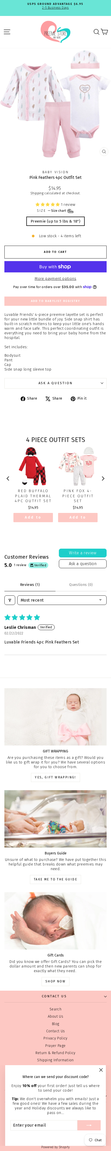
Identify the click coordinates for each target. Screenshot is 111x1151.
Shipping (36, 193)
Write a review (83, 552)
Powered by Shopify (55, 1147)
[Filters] (9, 600)
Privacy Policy (55, 1038)
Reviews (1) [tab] (30, 585)
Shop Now (55, 981)
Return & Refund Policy (55, 1053)
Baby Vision (55, 172)
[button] (48, 204)
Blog (55, 1024)
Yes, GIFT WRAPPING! (55, 777)
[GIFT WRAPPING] (55, 716)
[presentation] (8, 478)
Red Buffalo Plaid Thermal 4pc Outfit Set (33, 496)
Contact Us (55, 1031)
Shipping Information (55, 1060)
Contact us (54, 996)
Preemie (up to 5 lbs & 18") (55, 221)
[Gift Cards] (55, 921)
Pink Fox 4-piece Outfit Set (78, 496)
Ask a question (55, 383)
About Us (55, 1016)
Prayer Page (55, 1046)
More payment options (55, 278)
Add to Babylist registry (55, 301)
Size (52, 211)
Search (55, 1009)
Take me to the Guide (55, 879)
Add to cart (33, 518)
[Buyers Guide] (55, 819)
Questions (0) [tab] (81, 585)
